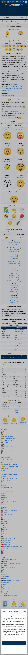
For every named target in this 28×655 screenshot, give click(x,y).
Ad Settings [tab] (17, 611)
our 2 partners (9, 618)
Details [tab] (10, 611)
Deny (14, 651)
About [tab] (24, 611)
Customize (13, 647)
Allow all (14, 643)
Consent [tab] (4, 611)
